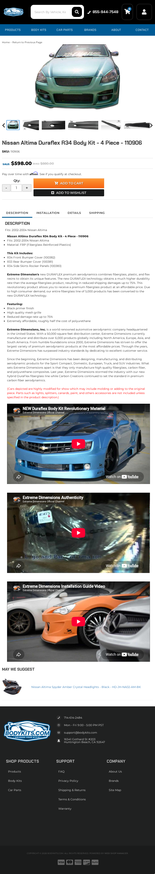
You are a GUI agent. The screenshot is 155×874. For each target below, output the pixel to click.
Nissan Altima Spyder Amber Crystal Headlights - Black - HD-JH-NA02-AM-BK (86, 687)
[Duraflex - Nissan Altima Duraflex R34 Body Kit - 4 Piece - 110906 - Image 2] (31, 125)
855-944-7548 (105, 11)
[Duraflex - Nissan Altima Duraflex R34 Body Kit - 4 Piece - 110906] (77, 78)
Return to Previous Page (27, 42)
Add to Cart (71, 183)
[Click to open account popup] (144, 12)
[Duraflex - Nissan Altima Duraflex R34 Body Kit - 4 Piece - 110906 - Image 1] (13, 125)
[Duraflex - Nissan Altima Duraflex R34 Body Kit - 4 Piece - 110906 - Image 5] (111, 125)
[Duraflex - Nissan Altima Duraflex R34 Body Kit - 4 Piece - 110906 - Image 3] (53, 125)
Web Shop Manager (116, 853)
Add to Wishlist (71, 193)
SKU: (5, 151)
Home (6, 42)
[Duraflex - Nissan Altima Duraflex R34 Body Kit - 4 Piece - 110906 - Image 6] (139, 125)
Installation (48, 213)
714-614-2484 (73, 717)
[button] (57, 12)
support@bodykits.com (80, 732)
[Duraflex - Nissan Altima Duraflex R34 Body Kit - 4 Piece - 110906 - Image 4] (83, 125)
